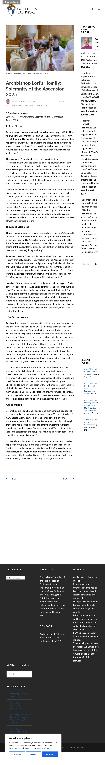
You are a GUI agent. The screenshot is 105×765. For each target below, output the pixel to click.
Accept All (50, 754)
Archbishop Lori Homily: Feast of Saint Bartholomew (19, 705)
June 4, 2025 (63, 101)
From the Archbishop (41, 106)
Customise (16, 754)
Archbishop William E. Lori (23, 101)
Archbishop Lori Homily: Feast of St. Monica (90, 371)
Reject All (33, 754)
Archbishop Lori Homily (20, 106)
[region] (33, 747)
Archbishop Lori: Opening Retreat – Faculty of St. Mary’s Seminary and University (91, 405)
